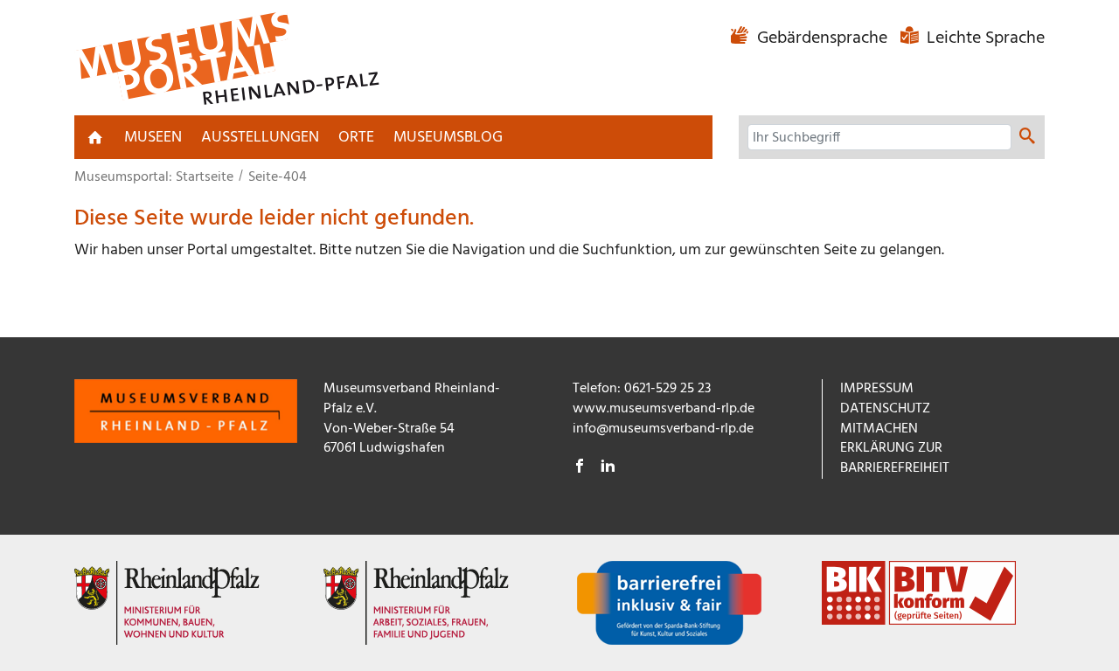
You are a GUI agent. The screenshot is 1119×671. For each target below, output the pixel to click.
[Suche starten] (1027, 138)
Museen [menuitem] (153, 137)
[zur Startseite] (95, 137)
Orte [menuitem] (356, 137)
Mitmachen (879, 429)
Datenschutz (885, 409)
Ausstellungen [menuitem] (260, 137)
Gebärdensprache (822, 38)
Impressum (877, 388)
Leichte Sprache (983, 38)
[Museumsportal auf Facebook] (580, 468)
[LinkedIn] (608, 468)
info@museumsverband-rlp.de (663, 429)
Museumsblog (448, 137)
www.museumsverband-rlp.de (663, 409)
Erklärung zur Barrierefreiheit (894, 458)
